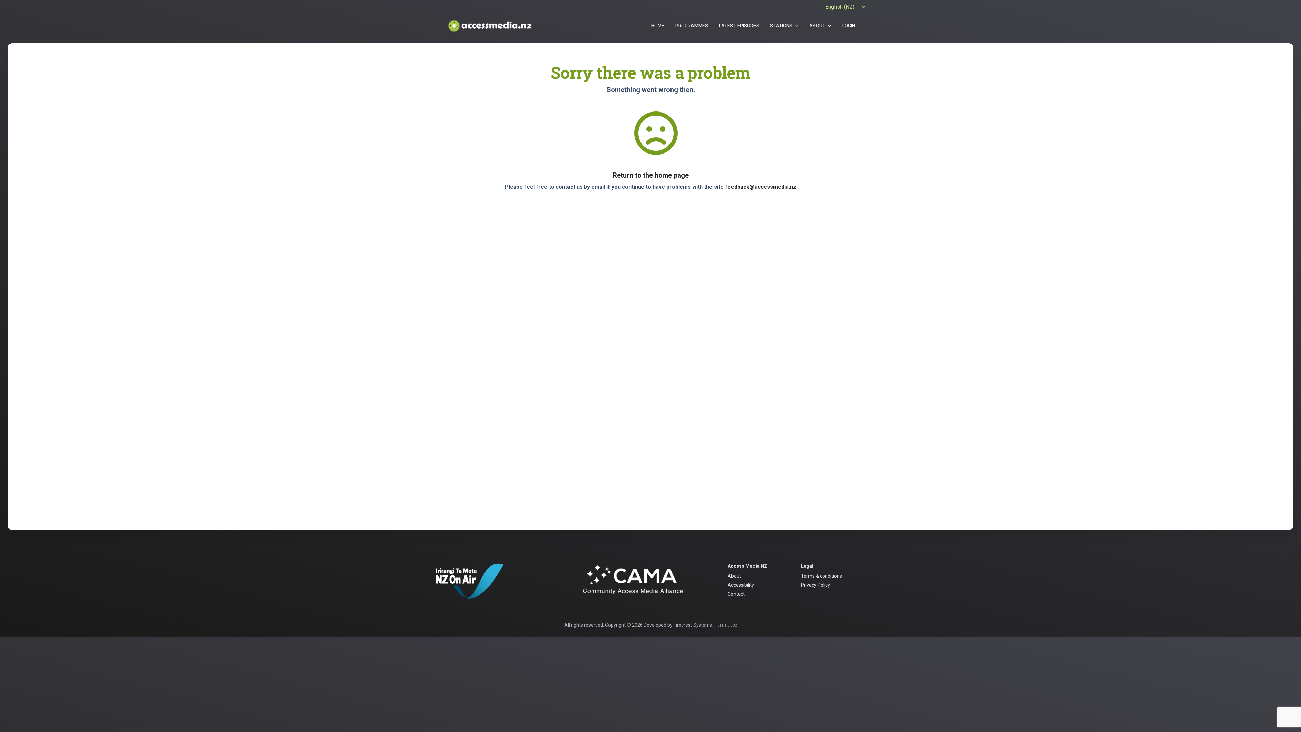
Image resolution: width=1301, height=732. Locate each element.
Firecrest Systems (693, 625)
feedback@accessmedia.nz (760, 187)
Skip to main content (650, 4)
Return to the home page (651, 175)
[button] (784, 25)
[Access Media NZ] (489, 26)
